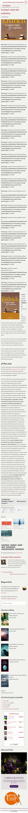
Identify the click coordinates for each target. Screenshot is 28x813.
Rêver (3, 707)
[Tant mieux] (5, 738)
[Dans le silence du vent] (6, 522)
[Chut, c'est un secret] (5, 722)
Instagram (9, 598)
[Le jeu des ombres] (18, 522)
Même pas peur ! (21, 501)
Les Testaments (10, 716)
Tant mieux (9, 737)
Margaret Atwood (11, 718)
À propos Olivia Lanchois (11, 557)
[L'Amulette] (5, 733)
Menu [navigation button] (26, 2)
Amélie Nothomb (11, 738)
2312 (3, 700)
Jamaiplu (4, 705)
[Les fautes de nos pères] (6, 533)
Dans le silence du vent (6, 525)
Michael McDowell (11, 733)
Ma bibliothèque (14, 714)
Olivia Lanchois (18, 552)
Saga (3, 547)
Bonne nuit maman (11, 727)
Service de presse (11, 547)
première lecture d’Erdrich (18, 369)
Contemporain (5, 7)
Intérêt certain (19, 549)
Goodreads (3, 598)
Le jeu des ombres (17, 525)
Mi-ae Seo (9, 723)
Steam (14, 598)
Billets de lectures (14, 7)
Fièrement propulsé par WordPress (19, 811)
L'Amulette (9, 732)
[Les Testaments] (5, 717)
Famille (20, 545)
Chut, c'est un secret (12, 721)
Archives (3, 690)
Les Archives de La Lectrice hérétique (9, 810)
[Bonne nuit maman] (5, 727)
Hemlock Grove (6, 702)
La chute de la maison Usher (8, 709)
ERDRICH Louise (5, 545)
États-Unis (13, 545)
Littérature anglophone (8, 549)
